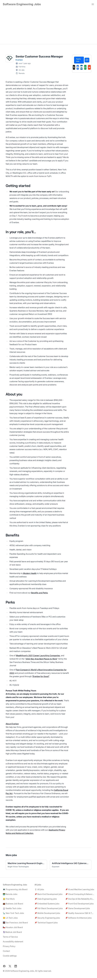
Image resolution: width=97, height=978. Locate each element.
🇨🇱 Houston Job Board (13, 927)
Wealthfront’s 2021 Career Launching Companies (38, 655)
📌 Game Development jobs (77, 908)
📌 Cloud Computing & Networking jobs (79, 894)
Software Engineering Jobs (22, 4)
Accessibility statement (13, 941)
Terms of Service (10, 937)
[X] (74, 67)
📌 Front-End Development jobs (79, 903)
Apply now (78, 60)
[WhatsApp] (85, 67)
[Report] (87, 60)
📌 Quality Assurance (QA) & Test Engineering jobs (79, 913)
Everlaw (19, 60)
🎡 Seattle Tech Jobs (12, 908)
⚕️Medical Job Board (12, 932)
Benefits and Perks (39, 593)
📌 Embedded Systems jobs (47, 903)
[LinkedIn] (81, 67)
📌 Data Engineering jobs (46, 899)
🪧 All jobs (39, 889)
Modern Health (30, 573)
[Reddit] (89, 67)
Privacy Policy (9, 946)
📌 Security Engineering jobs (47, 918)
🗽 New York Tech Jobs (13, 913)
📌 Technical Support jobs (46, 922)
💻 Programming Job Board (15, 889)
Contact (6, 951)
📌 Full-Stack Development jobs (49, 908)
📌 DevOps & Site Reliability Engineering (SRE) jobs (79, 899)
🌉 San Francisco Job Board (15, 922)
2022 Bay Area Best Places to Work (41, 659)
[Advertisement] (48, 26)
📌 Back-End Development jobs (48, 894)
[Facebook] (78, 67)
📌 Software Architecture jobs (78, 918)
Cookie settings (10, 956)
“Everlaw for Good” (40, 676)
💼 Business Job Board (13, 903)
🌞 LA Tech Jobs (10, 918)
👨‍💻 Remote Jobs (10, 894)
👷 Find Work (9, 899)
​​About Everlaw (12, 724)
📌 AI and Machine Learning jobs (79, 889)
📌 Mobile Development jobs (47, 913)
